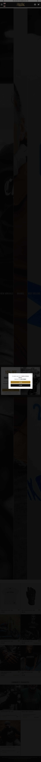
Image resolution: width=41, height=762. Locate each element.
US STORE (23, 379)
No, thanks (20, 385)
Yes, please (20, 382)
